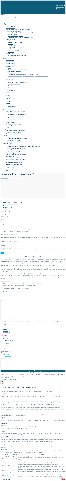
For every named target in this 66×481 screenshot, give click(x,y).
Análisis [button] (2, 430)
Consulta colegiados (8, 340)
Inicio (2, 178)
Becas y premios (7, 205)
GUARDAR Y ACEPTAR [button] (5, 479)
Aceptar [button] (15, 379)
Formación (5, 178)
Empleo (5, 342)
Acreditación (6, 328)
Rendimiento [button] (4, 423)
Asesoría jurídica (7, 329)
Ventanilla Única (60, 7)
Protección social (7, 332)
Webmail (58, 8)
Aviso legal (24, 371)
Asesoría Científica (7, 207)
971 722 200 (8, 356)
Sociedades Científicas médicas (11, 209)
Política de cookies (16, 371)
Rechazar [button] (9, 379)
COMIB (31, 371)
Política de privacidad (6, 371)
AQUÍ (59, 374)
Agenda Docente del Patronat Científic (12, 202)
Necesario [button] (3, 447)
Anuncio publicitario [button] (5, 436)
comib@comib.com (7, 354)
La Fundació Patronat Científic (10, 204)
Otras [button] (2, 442)
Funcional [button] (3, 417)
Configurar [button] (3, 379)
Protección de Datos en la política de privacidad (50, 248)
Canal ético (6, 345)
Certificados (6, 343)
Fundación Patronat (60, 5)
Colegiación (6, 338)
